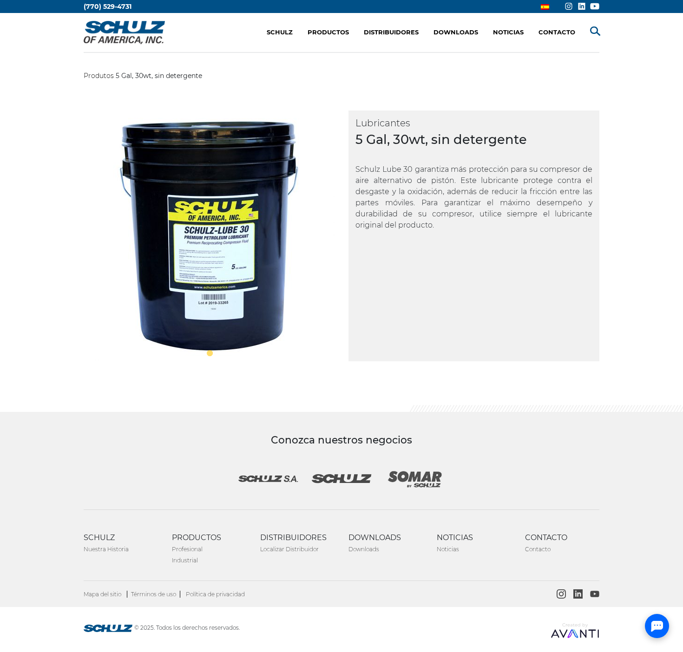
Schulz (280, 32)
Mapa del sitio (102, 594)
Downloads (363, 549)
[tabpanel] (209, 236)
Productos (328, 32)
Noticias (448, 549)
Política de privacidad (215, 594)
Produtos (99, 76)
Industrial (185, 560)
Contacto (538, 549)
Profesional (187, 549)
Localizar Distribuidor (289, 549)
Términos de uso (153, 594)
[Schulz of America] (108, 629)
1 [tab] (209, 353)
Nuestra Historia (106, 549)
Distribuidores (391, 32)
